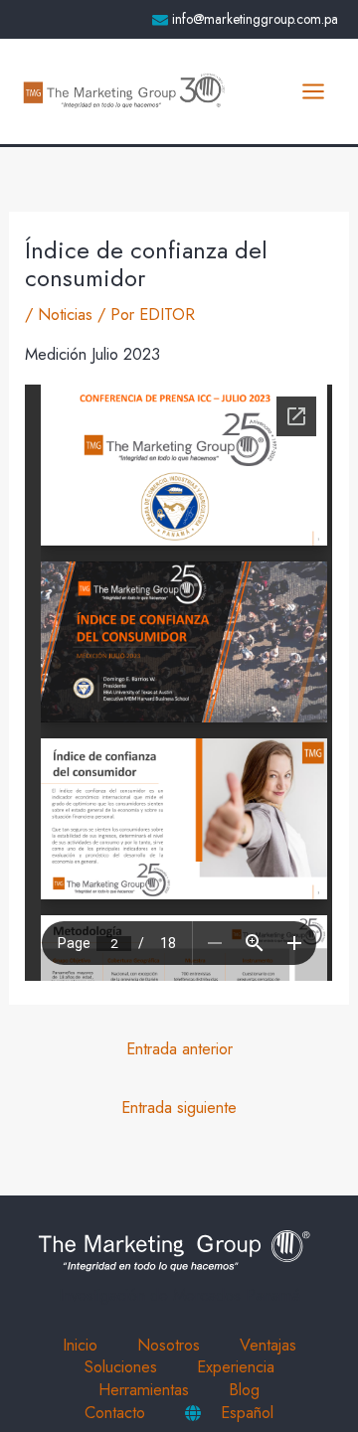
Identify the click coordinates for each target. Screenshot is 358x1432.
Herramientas (143, 1389)
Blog (244, 1389)
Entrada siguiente (179, 1107)
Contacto (115, 1412)
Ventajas (268, 1345)
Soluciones (121, 1366)
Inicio (80, 1345)
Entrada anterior (179, 1048)
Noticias (65, 314)
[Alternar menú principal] (312, 92)
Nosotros (168, 1345)
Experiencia (235, 1366)
